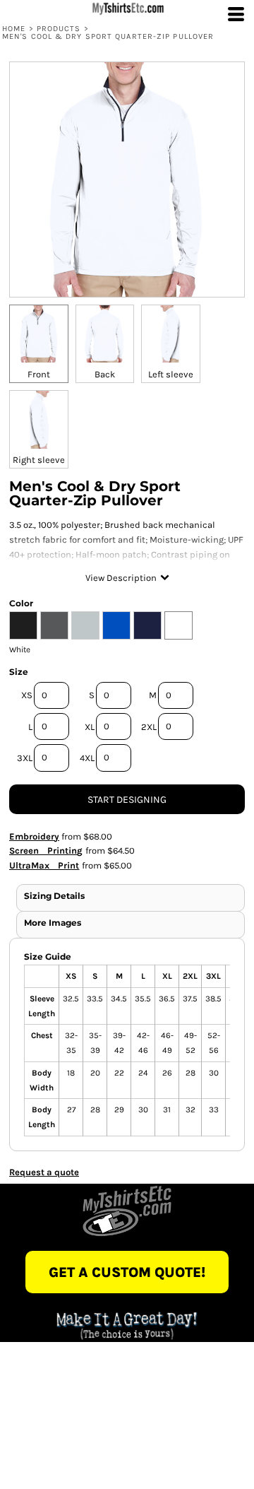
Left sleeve (170, 374)
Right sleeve (39, 459)
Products (59, 28)
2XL (149, 727)
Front (39, 374)
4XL (87, 758)
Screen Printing (46, 850)
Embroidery (34, 836)
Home (13, 28)
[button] (127, 1211)
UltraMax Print (44, 865)
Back (105, 374)
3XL (24, 758)
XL (90, 727)
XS (26, 695)
